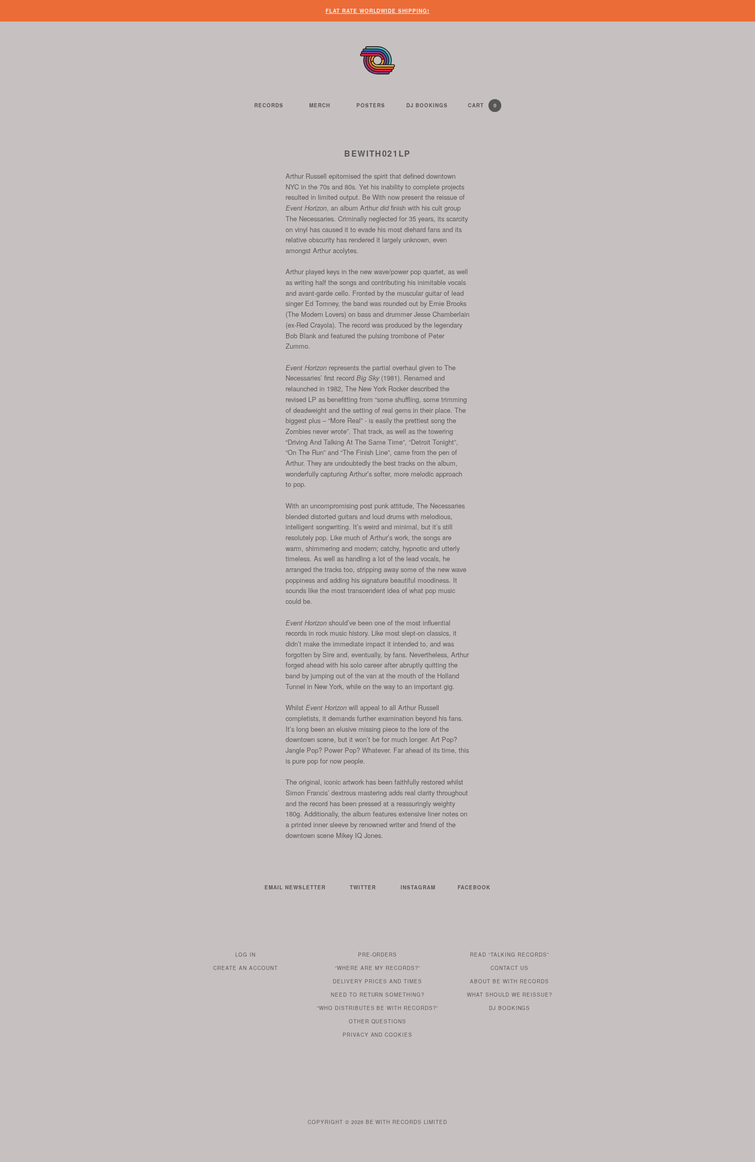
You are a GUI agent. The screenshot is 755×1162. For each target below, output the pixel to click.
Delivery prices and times (377, 981)
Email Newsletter (295, 887)
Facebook (474, 887)
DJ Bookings (427, 105)
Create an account (245, 967)
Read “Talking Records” (509, 954)
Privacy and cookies (378, 1034)
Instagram (418, 887)
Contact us (509, 967)
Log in (245, 954)
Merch (319, 105)
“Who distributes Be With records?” (378, 1008)
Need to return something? (378, 994)
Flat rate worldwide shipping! (378, 10)
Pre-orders (378, 954)
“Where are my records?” (377, 967)
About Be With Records (509, 981)
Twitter (363, 887)
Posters (370, 105)
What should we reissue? (510, 994)
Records (269, 105)
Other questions (378, 1021)
